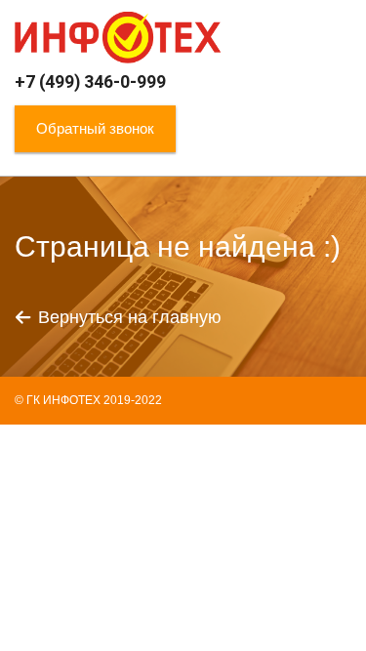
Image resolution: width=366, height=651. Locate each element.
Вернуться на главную (130, 317)
